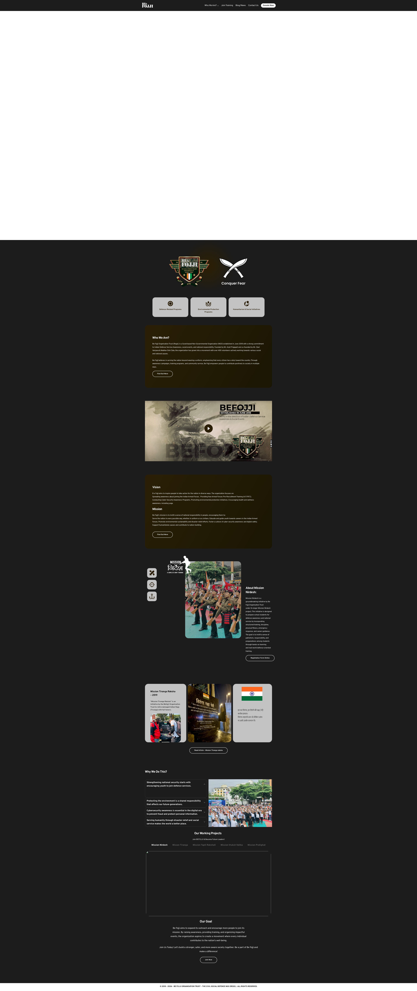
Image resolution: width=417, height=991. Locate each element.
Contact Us (253, 5)
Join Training (227, 5)
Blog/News (241, 5)
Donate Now (268, 5)
